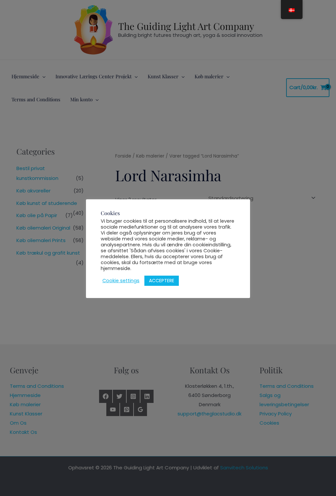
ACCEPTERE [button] (161, 280)
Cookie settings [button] (120, 281)
